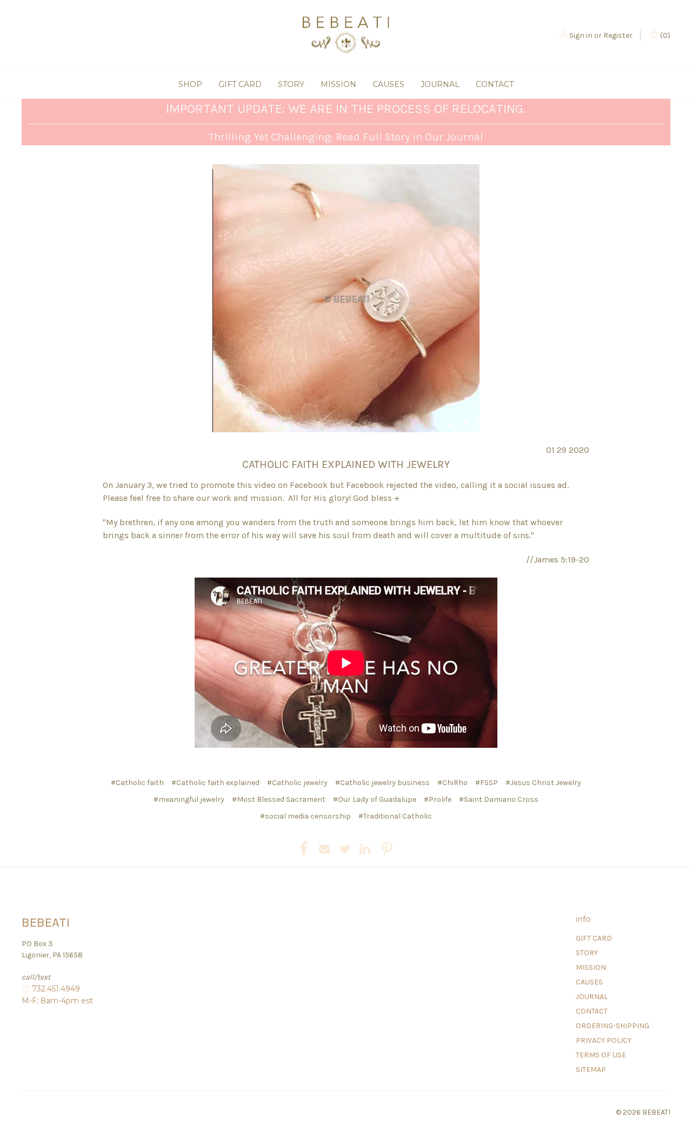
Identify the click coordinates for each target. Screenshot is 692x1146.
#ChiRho (452, 782)
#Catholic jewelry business (382, 782)
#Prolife (437, 799)
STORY (291, 84)
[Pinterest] (387, 848)
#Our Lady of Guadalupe (374, 799)
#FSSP (486, 782)
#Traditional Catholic (395, 816)
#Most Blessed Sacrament (278, 799)
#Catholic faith (137, 782)
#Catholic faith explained (215, 782)
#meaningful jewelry (189, 799)
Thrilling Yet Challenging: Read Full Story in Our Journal (346, 137)
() (664, 35)
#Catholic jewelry (297, 782)
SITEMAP (591, 1069)
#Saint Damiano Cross (498, 799)
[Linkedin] (365, 848)
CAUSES (388, 84)
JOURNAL (440, 84)
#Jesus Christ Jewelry (543, 782)
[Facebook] (303, 848)
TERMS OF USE (601, 1055)
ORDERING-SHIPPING (612, 1025)
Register (618, 35)
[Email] (324, 848)
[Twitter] (345, 848)
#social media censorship (305, 816)
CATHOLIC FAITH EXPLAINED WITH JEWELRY (346, 464)
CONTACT (495, 84)
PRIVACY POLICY (603, 1040)
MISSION (338, 84)
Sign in (581, 35)
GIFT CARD (240, 84)
